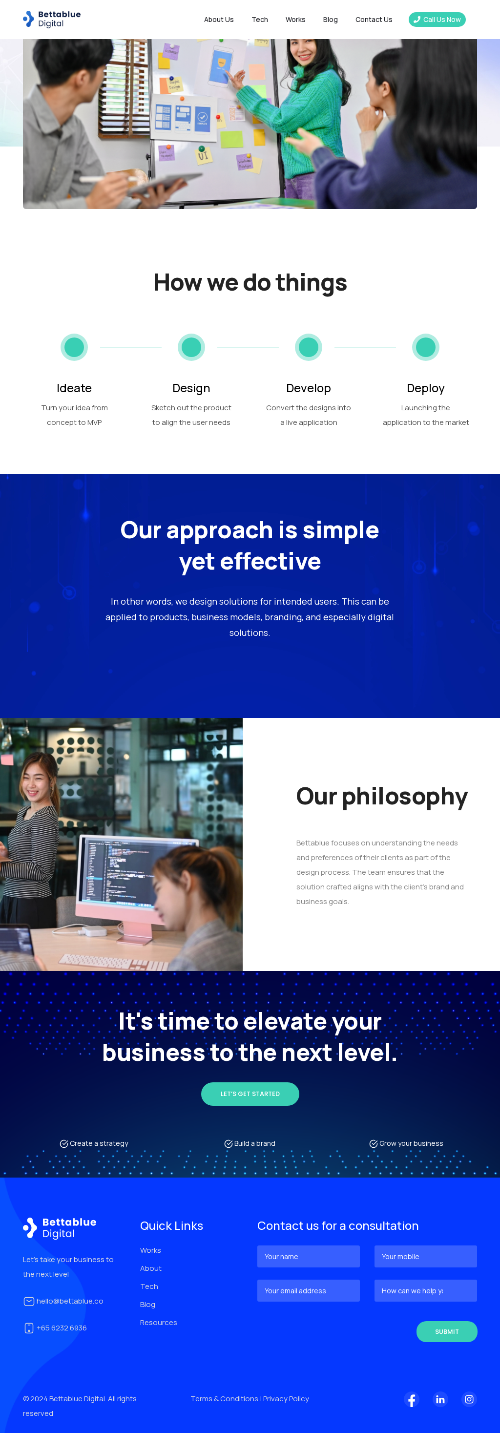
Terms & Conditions (225, 1398)
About (151, 1268)
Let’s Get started (250, 1093)
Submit (447, 1331)
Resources (158, 1322)
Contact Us (374, 19)
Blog (330, 19)
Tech (149, 1286)
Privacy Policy (286, 1398)
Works (296, 19)
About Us (219, 19)
